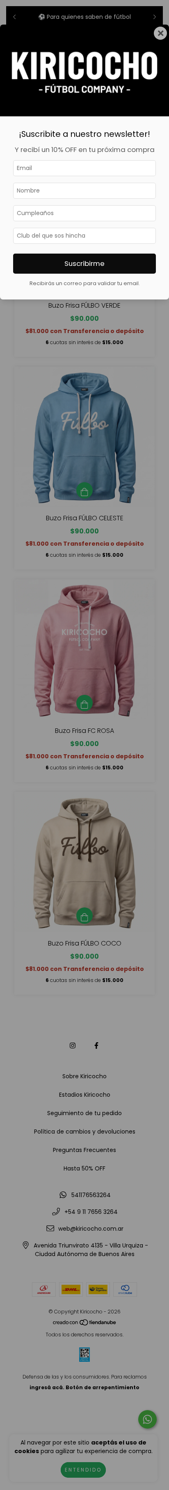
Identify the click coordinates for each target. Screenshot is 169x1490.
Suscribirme (84, 263)
